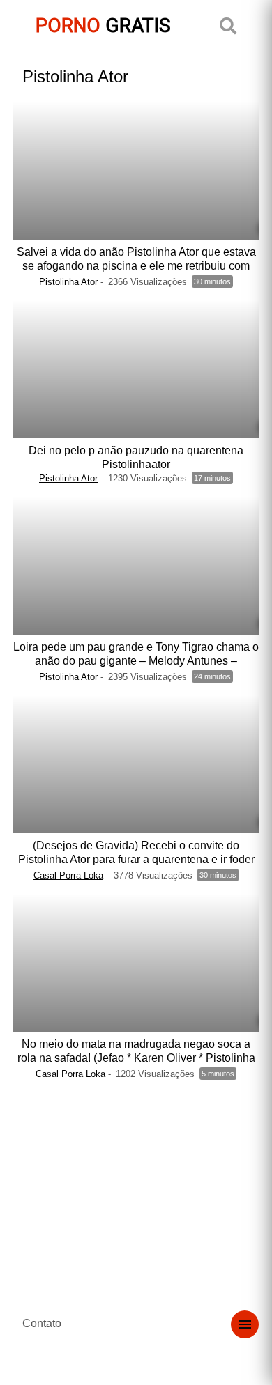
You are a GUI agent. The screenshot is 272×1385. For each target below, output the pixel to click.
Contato (41, 1323)
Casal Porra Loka (68, 875)
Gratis (103, 25)
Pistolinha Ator (68, 282)
